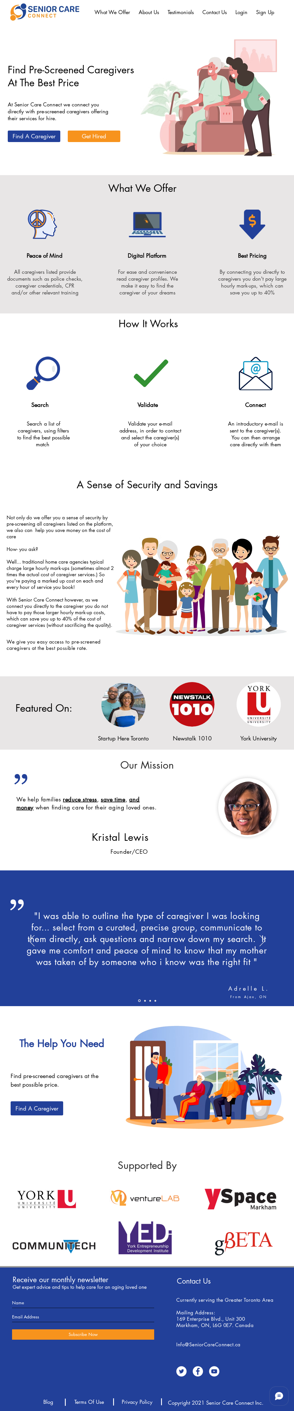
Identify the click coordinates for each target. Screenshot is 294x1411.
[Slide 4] (139, 1001)
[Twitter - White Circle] (181, 1371)
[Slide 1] (150, 1001)
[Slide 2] (145, 1001)
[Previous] (31, 941)
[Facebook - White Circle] (198, 1371)
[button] (112, 12)
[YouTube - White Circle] (214, 1371)
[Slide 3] (155, 1001)
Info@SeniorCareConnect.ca (208, 1344)
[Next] (262, 941)
